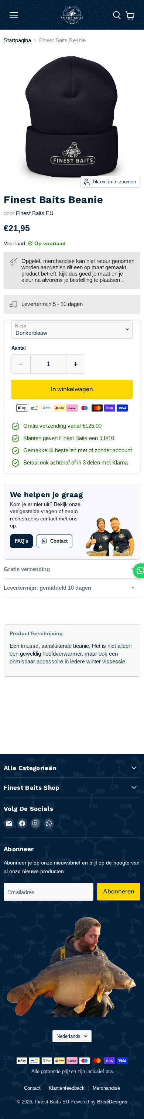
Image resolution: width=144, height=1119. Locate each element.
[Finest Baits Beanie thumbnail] (42, 204)
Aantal (18, 348)
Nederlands (68, 1036)
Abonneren (118, 891)
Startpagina (17, 40)
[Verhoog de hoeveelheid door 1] (75, 364)
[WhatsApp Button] (138, 570)
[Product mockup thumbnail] (16, 204)
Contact (59, 541)
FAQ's (21, 541)
